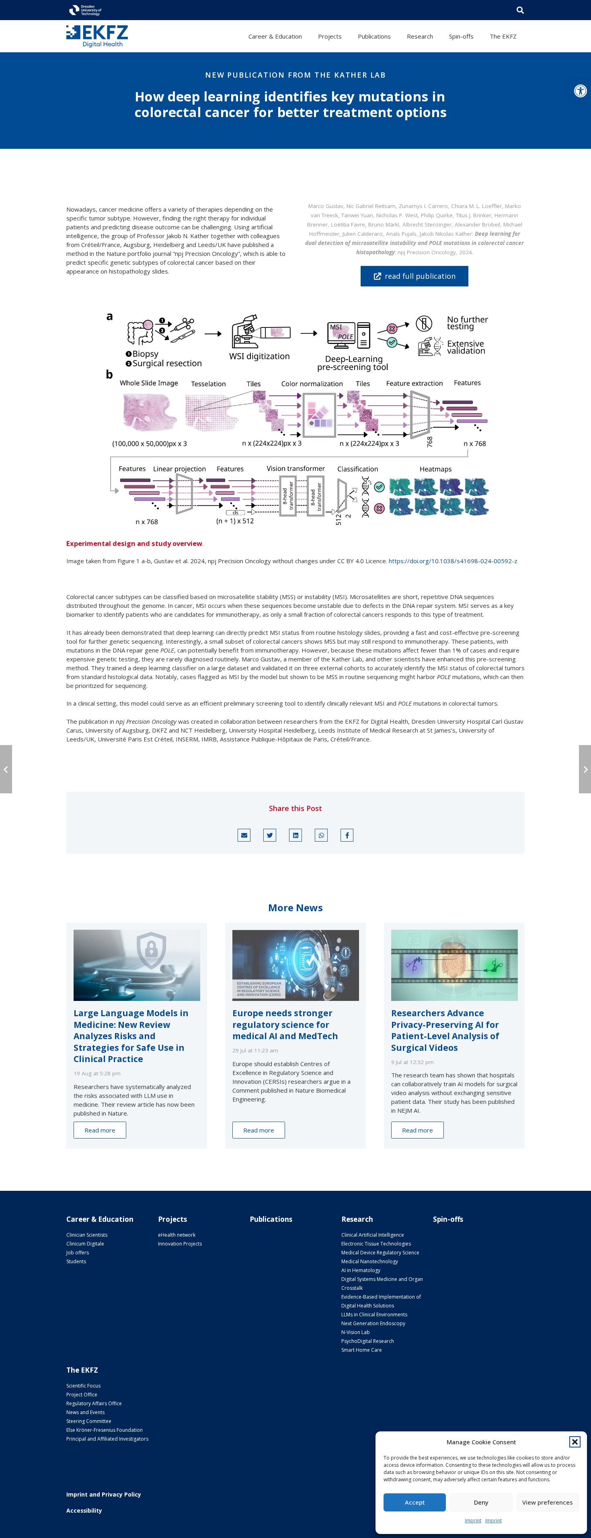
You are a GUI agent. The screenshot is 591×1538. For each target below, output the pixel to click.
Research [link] (357, 1219)
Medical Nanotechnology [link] (369, 1261)
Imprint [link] (473, 1520)
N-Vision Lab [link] (355, 1332)
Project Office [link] (81, 1394)
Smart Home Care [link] (361, 1350)
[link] (580, 90)
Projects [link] (172, 1219)
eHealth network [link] (176, 1234)
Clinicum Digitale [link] (85, 1243)
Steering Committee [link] (88, 1421)
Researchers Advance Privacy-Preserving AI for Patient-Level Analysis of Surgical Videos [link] (445, 1030)
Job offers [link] (77, 1252)
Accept (415, 1502)
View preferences (547, 1502)
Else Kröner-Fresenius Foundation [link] (104, 1430)
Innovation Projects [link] (180, 1243)
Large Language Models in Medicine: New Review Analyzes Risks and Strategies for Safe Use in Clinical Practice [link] (131, 1035)
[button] (575, 1442)
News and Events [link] (85, 1412)
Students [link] (76, 1261)
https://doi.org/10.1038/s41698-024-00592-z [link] (453, 561)
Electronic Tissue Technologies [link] (376, 1243)
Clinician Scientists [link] (86, 1234)
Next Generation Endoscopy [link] (373, 1323)
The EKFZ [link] (82, 1370)
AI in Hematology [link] (360, 1270)
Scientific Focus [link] (83, 1385)
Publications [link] (271, 1219)
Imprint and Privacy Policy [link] (103, 1494)
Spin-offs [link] (448, 1219)
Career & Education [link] (99, 1219)
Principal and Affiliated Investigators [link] (107, 1438)
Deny (481, 1502)
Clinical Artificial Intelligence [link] (372, 1234)
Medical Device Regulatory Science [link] (380, 1252)
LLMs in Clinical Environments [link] (374, 1314)
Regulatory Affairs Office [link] (94, 1403)
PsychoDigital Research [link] (367, 1341)
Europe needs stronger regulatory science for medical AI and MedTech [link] (285, 1024)
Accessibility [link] (84, 1510)
